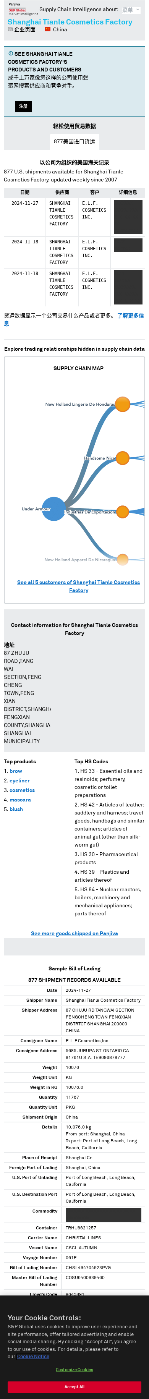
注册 (23, 106)
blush (16, 809)
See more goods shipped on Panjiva (74, 933)
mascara (20, 800)
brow (16, 771)
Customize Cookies (74, 1370)
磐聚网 (23, 9)
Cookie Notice (33, 1356)
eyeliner (20, 781)
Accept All (74, 1387)
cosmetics (22, 790)
